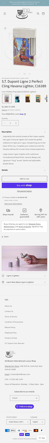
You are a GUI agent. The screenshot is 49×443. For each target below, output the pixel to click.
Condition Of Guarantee (14, 322)
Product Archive (11, 338)
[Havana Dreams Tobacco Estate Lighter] (38, 99)
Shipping (4, 110)
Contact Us (9, 311)
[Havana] (7, 99)
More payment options (24, 191)
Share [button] (6, 237)
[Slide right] (29, 73)
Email (7, 374)
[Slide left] (19, 73)
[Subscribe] (36, 398)
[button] (4, 13)
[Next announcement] (44, 3)
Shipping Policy (34, 224)
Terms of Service (25, 227)
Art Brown (21, 439)
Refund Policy (9, 227)
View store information (13, 204)
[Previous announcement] (4, 3)
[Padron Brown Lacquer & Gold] (28, 99)
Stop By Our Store (12, 366)
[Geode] (17, 99)
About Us (8, 306)
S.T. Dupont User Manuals (14, 343)
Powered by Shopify (30, 439)
